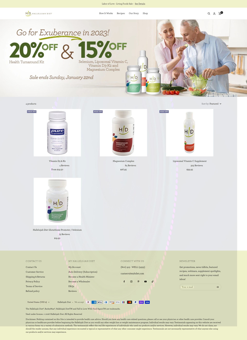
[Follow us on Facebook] (124, 281)
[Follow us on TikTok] (152, 281)
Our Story (134, 13)
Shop (145, 13)
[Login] (214, 13)
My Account (74, 267)
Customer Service (35, 272)
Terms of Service (34, 286)
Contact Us (31, 267)
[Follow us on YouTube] (145, 281)
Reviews (72, 291)
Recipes (121, 13)
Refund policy (32, 291)
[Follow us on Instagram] (131, 281)
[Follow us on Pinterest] (138, 281)
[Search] (209, 13)
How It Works (106, 13)
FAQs (71, 286)
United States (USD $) (37, 302)
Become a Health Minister (81, 277)
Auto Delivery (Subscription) (82, 272)
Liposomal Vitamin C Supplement (190, 161)
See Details (140, 4)
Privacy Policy (33, 281)
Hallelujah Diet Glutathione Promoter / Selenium (57, 230)
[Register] (218, 287)
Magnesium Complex (123, 161)
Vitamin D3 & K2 (57, 161)
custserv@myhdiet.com (132, 273)
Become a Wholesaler (79, 281)
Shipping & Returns (35, 277)
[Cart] (220, 13)
